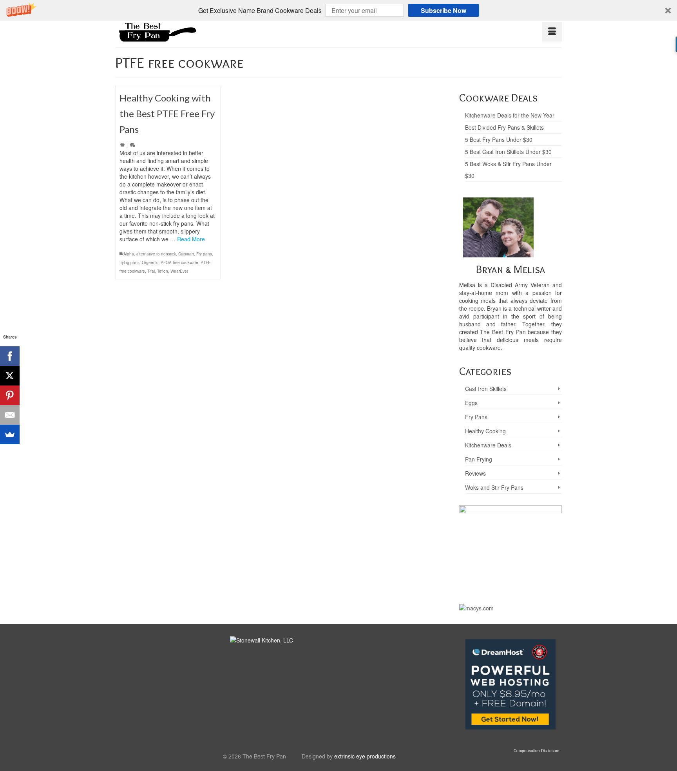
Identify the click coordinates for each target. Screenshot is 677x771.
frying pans (129, 262)
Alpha (128, 254)
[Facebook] (10, 356)
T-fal (151, 271)
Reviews (475, 473)
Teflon (162, 271)
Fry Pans (476, 417)
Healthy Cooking (485, 431)
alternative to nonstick (156, 254)
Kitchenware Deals (488, 445)
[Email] (10, 415)
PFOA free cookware (179, 262)
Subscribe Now (443, 10)
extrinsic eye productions (365, 756)
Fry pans (204, 254)
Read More (191, 239)
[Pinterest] (10, 395)
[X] (10, 376)
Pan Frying (478, 459)
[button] (338, 10)
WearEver (179, 271)
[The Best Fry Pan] (185, 31)
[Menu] (552, 32)
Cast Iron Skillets (486, 389)
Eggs (471, 403)
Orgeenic (150, 262)
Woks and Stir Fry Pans (494, 487)
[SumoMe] (10, 434)
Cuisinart (186, 254)
